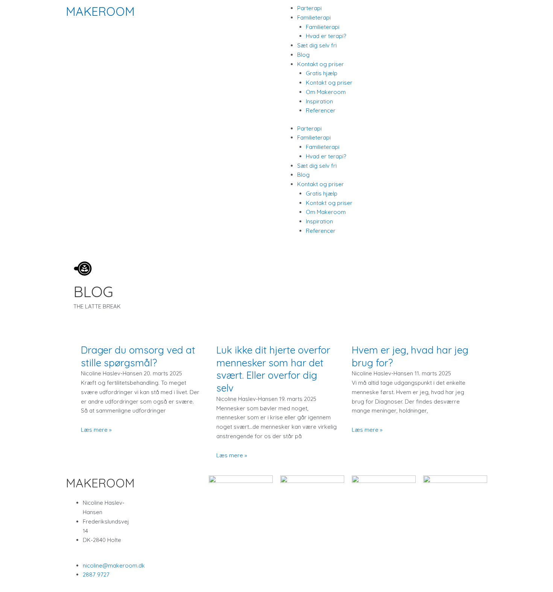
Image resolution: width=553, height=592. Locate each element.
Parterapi (309, 8)
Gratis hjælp (321, 73)
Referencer (321, 110)
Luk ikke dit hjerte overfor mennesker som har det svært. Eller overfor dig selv (273, 369)
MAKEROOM (100, 11)
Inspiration (319, 101)
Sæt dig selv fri (317, 45)
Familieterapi (322, 26)
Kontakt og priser (329, 82)
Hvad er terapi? (326, 35)
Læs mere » (96, 429)
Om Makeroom (326, 92)
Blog (303, 54)
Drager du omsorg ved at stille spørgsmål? (138, 356)
